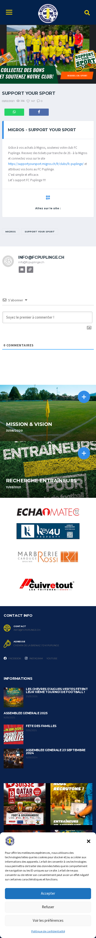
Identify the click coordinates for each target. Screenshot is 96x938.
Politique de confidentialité (48, 931)
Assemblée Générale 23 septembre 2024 (55, 751)
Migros (10, 231)
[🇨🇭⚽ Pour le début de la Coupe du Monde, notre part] (25, 804)
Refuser (48, 907)
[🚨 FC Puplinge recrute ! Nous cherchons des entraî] (71, 804)
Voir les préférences (48, 920)
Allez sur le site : (48, 208)
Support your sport (40, 231)
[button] (88, 841)
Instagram (36, 658)
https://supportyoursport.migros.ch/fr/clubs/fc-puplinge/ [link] (46, 164)
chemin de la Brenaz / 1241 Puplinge (36, 645)
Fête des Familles (41, 726)
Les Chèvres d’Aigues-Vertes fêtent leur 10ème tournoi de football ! (57, 690)
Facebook (14, 658)
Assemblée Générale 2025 (26, 713)
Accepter (48, 893)
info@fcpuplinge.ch (27, 630)
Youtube (52, 658)
